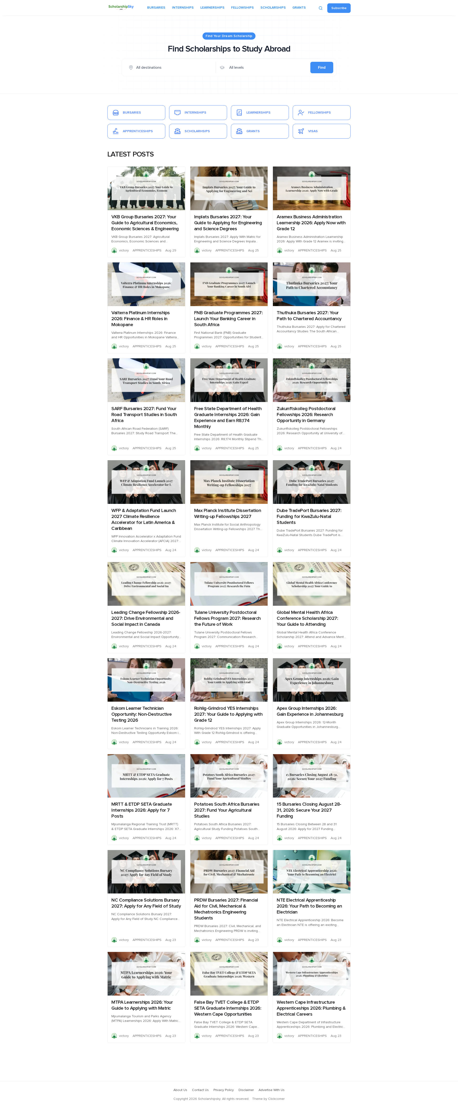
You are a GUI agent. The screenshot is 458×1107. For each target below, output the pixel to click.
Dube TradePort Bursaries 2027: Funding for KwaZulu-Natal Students (309, 516)
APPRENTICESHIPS (147, 250)
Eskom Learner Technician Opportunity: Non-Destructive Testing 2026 (141, 714)
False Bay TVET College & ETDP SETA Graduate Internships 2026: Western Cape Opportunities (227, 1008)
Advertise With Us (272, 1090)
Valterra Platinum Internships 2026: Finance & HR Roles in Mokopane (140, 318)
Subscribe (339, 8)
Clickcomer (276, 1099)
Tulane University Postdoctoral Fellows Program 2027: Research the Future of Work (227, 618)
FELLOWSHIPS (242, 7)
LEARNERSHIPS (212, 7)
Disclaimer (246, 1090)
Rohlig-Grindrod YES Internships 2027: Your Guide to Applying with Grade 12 (228, 714)
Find (322, 67)
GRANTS (299, 7)
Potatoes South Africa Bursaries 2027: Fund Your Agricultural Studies (227, 810)
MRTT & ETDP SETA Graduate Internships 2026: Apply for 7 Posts (141, 810)
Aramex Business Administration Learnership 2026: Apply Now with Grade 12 (311, 222)
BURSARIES (156, 7)
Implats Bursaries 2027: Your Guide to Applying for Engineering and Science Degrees (228, 222)
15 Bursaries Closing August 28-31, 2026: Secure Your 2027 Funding (309, 810)
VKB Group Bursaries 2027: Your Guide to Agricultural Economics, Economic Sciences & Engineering (145, 222)
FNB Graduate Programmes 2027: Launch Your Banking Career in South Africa (228, 318)
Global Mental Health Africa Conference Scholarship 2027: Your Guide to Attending (307, 618)
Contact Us (200, 1090)
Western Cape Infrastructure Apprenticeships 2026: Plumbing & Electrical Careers (311, 1008)
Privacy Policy (223, 1090)
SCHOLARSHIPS (273, 7)
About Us (180, 1090)
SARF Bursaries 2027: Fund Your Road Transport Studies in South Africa (144, 414)
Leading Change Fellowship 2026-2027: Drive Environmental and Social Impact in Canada (145, 618)
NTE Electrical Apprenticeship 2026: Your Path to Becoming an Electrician (309, 906)
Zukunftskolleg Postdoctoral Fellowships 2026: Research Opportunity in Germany (306, 414)
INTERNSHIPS (183, 7)
